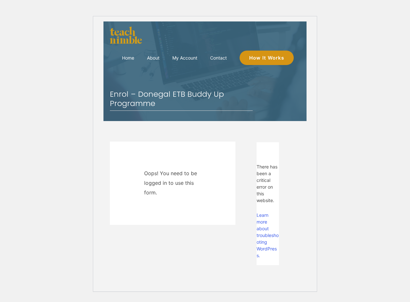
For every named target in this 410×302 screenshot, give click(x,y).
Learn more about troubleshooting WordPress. (268, 235)
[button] (267, 58)
